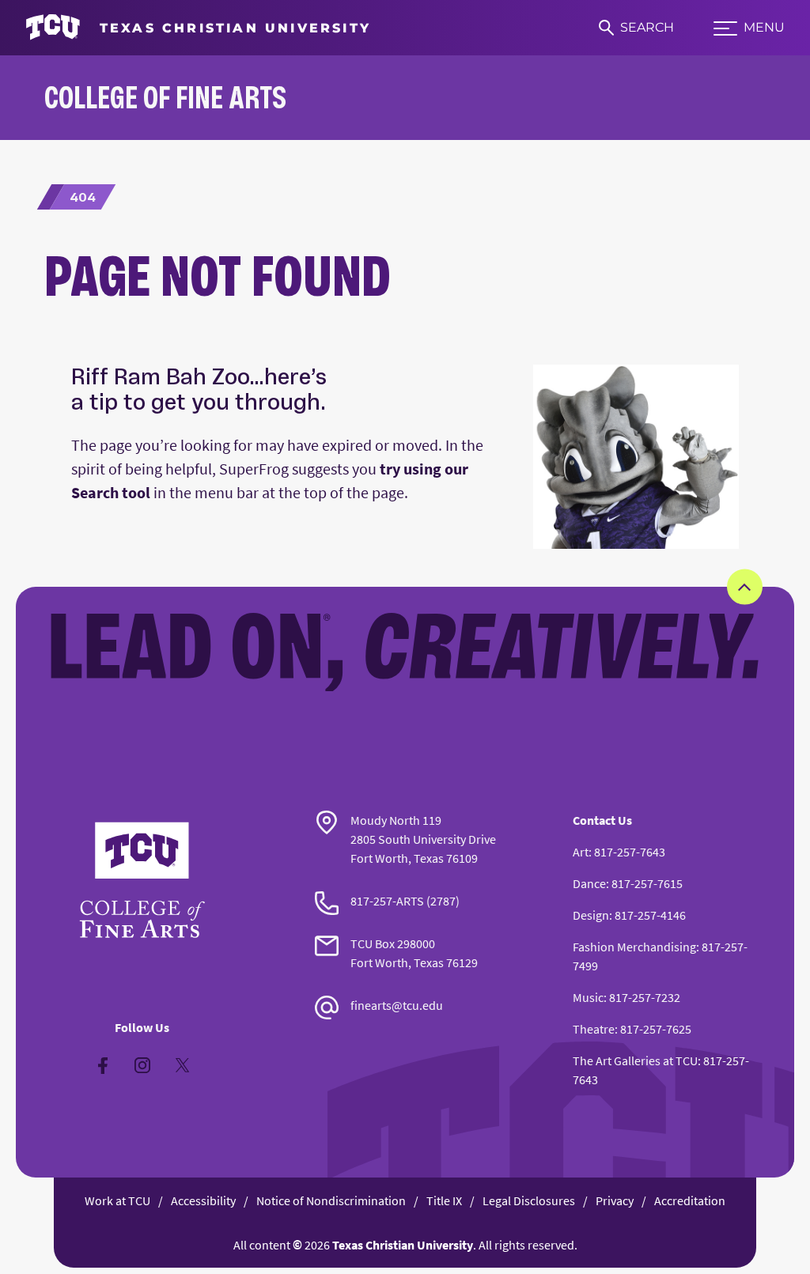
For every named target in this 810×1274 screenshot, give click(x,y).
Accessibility (203, 1200)
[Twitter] (182, 1065)
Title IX (444, 1200)
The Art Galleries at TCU (635, 1060)
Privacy (615, 1200)
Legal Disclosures (529, 1200)
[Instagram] (142, 1065)
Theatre (594, 1029)
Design (591, 915)
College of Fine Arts (165, 97)
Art (581, 852)
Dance (589, 883)
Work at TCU (117, 1200)
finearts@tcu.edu (396, 1005)
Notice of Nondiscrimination (331, 1200)
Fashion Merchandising (634, 947)
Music (588, 997)
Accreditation (689, 1200)
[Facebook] (103, 1065)
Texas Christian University (402, 1245)
